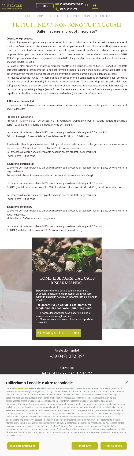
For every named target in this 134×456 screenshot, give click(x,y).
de (95, 5)
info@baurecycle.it (71, 4)
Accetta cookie (113, 445)
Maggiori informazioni (23, 445)
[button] (126, 382)
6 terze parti (22, 388)
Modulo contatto (67, 373)
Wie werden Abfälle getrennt (58, 333)
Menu (46, 6)
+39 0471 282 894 (67, 356)
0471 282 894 (68, 9)
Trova (124, 17)
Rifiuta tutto (84, 445)
